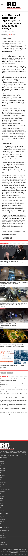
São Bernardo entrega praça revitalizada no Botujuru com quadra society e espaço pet (12, 345)
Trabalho (2, 507)
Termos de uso (3, 544)
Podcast (2, 521)
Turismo (2, 510)
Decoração (2, 468)
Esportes (2, 477)
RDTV (1, 524)
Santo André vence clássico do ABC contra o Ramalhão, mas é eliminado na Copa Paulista (13, 379)
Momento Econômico (5, 489)
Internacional (3, 484)
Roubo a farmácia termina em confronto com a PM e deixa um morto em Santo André (13, 303)
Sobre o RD (2, 542)
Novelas (2, 493)
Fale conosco (3, 537)
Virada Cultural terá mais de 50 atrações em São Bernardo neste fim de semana (13, 283)
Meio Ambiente (3, 486)
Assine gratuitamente (5, 533)
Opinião (2, 496)
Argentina (3, 372)
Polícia (1, 498)
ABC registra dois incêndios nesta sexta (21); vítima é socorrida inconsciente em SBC (13, 409)
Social (1, 505)
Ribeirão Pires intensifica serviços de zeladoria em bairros (14, 387)
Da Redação (5, 31)
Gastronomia (3, 482)
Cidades (2, 461)
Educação (2, 475)
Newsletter (2, 491)
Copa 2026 (2, 463)
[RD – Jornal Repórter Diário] (14, 5)
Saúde (1, 503)
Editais (1, 473)
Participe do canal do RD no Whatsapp (14, 231)
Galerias (2, 479)
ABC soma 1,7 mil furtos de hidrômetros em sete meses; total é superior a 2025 (13, 324)
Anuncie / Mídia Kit (4, 530)
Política (2, 500)
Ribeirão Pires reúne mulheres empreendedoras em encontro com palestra (13, 262)
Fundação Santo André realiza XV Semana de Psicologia (14, 397)
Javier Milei (10, 372)
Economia (2, 470)
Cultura (2, 466)
